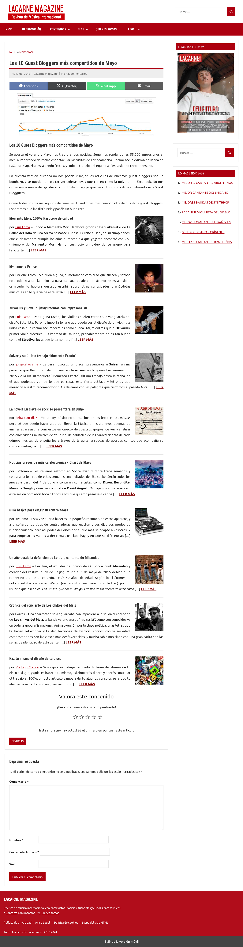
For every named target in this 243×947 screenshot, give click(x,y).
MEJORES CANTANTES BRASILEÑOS (207, 242)
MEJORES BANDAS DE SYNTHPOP (205, 202)
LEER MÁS (78, 292)
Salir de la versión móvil (122, 941)
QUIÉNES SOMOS (106, 29)
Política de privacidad (18, 922)
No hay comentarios (74, 73)
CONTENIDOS (58, 29)
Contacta (11, 913)
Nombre (16, 840)
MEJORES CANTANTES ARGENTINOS (207, 182)
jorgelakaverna (27, 364)
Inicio (12, 52)
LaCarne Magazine (46, 73)
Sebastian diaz (26, 417)
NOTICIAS (26, 52)
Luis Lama (22, 227)
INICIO (9, 29)
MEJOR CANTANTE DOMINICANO (205, 192)
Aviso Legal (42, 922)
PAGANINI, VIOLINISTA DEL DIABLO (206, 212)
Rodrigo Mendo (27, 667)
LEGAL (132, 29)
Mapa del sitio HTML (95, 922)
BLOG (81, 29)
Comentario (19, 781)
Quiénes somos (49, 913)
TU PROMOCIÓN (31, 29)
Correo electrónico (24, 852)
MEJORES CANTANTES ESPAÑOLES (206, 222)
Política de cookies (66, 922)
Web (12, 864)
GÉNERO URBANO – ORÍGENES (203, 232)
